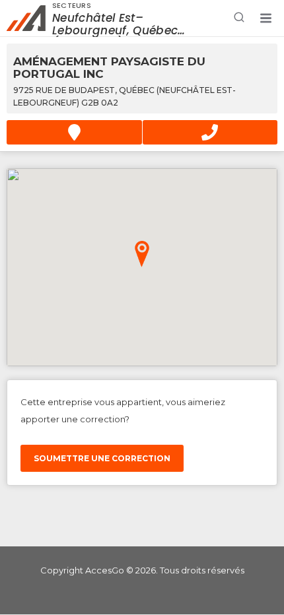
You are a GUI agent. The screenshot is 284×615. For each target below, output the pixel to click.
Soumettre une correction (102, 458)
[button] (265, 18)
